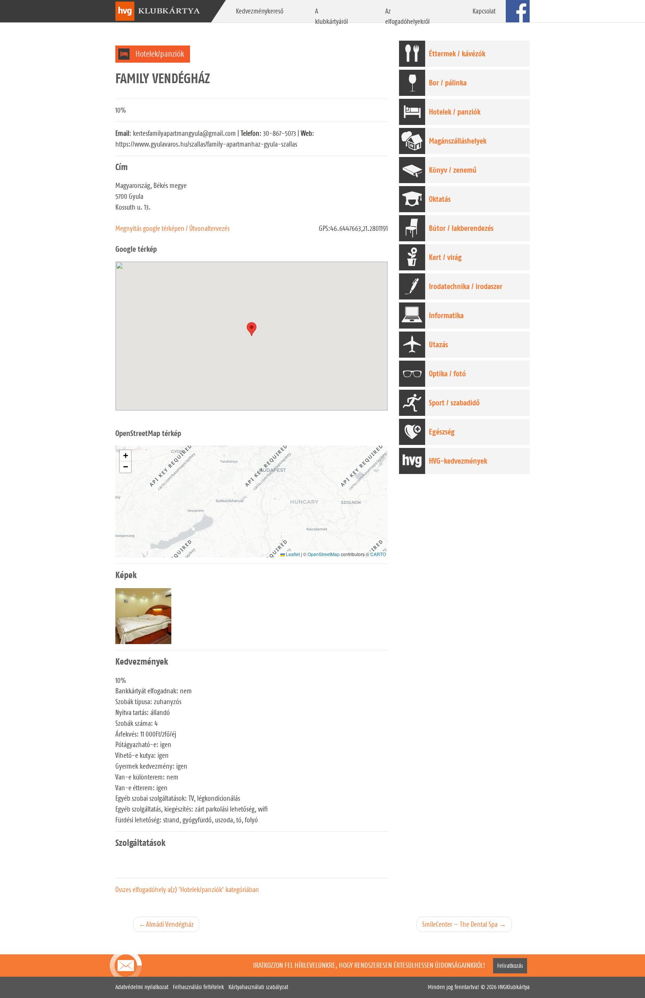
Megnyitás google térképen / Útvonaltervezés (172, 228)
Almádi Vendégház (170, 924)
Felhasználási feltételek (198, 987)
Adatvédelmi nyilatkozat (141, 987)
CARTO (378, 554)
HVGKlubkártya (514, 987)
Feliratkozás (510, 965)
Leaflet (292, 554)
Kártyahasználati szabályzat (258, 987)
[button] (125, 455)
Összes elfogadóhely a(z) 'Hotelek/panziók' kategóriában (187, 889)
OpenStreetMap (324, 554)
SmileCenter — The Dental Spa (460, 924)
